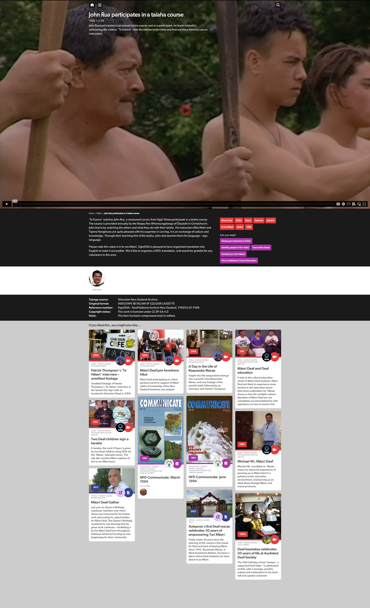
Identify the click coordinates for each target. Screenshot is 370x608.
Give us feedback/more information (239, 260)
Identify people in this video (235, 247)
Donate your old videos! (233, 254)
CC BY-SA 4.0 (160, 311)
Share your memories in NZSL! (236, 241)
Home (91, 213)
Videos (99, 213)
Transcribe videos (261, 247)
